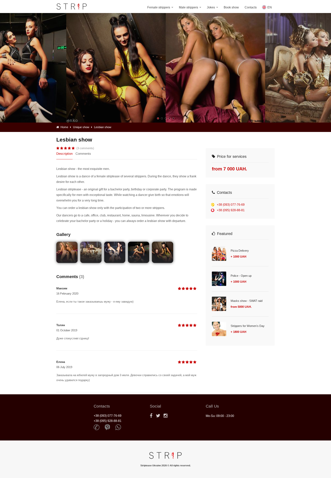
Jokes (211, 7)
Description (64, 154)
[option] (215, 68)
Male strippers (188, 7)
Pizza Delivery (240, 250)
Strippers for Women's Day (248, 325)
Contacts (251, 7)
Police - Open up (241, 275)
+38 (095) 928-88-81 (231, 210)
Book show (231, 7)
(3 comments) (85, 148)
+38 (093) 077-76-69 (231, 204)
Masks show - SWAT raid (246, 300)
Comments (83, 154)
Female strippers (158, 7)
